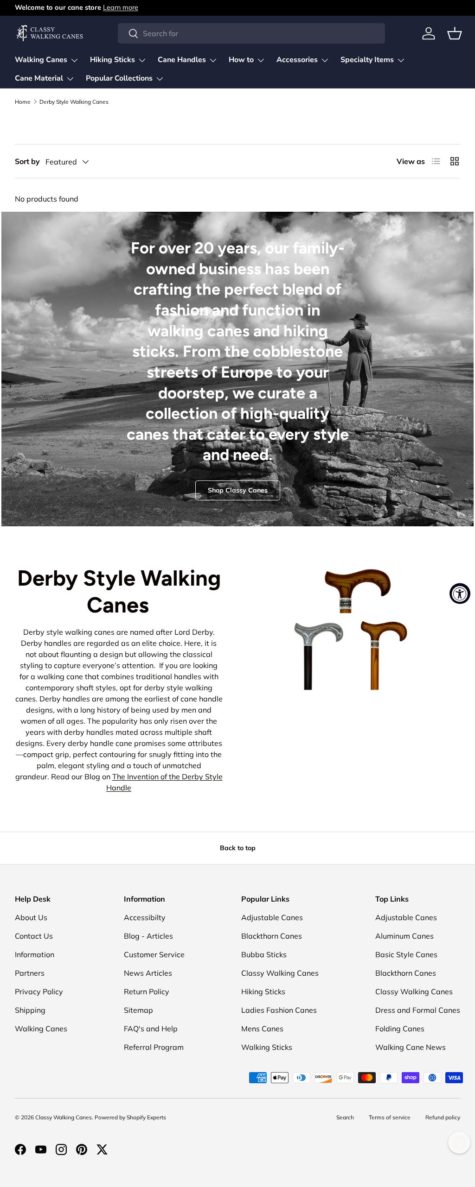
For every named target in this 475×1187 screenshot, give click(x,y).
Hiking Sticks (263, 991)
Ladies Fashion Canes (279, 1010)
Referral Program (154, 1047)
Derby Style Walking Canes (74, 102)
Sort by (27, 161)
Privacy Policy (39, 991)
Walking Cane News (410, 1047)
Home (23, 102)
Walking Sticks (266, 1047)
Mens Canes (262, 1028)
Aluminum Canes (404, 936)
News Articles (148, 973)
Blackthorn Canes (271, 936)
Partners (30, 973)
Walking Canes (41, 1028)
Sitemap (138, 1010)
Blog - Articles (148, 936)
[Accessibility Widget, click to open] (459, 593)
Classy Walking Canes (280, 973)
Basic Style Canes (406, 954)
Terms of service (390, 1117)
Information (34, 954)
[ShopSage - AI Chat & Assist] (459, 1142)
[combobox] (251, 33)
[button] (454, 33)
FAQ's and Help (151, 1028)
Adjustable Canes (272, 917)
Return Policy (146, 991)
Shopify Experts (146, 1117)
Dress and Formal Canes (417, 1010)
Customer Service (154, 954)
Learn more (120, 7)
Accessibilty (145, 917)
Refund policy (442, 1117)
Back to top (238, 848)
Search (345, 1117)
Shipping (30, 1010)
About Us (31, 917)
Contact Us (34, 936)
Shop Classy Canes (238, 490)
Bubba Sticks (264, 954)
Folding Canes (399, 1028)
